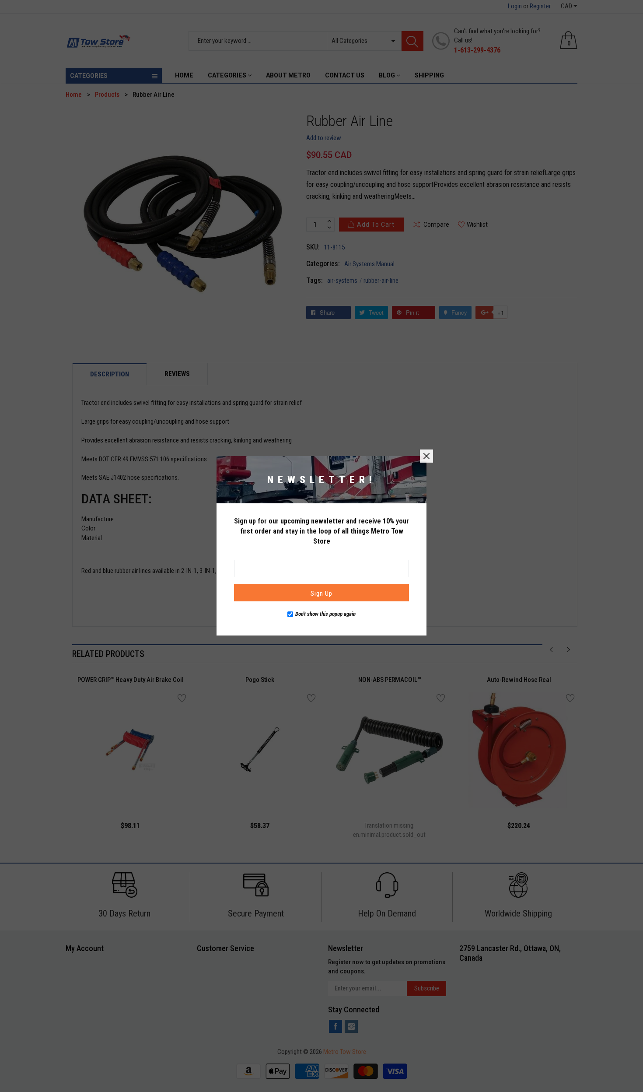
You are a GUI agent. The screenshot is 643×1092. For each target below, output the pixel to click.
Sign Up (321, 593)
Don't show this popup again (325, 614)
